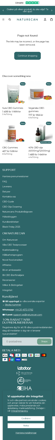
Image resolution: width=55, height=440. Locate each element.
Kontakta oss (9, 196)
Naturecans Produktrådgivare (17, 211)
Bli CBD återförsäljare (13, 275)
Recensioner (8, 280)
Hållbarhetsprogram (12, 255)
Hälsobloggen (9, 217)
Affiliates (6, 265)
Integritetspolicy (19, 411)
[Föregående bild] (3, 10)
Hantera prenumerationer (15, 176)
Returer (6, 191)
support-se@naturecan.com (27, 314)
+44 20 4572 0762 (24, 309)
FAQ (4, 181)
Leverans (7, 186)
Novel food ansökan (12, 260)
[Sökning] (9, 19)
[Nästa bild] (52, 10)
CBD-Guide (8, 201)
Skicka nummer (13, 304)
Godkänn (26, 418)
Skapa (44, 341)
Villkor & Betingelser (12, 285)
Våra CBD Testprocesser (14, 245)
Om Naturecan (10, 240)
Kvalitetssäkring (10, 250)
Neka (26, 425)
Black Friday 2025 (11, 227)
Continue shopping (27, 55)
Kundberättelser (10, 222)
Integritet (7, 290)
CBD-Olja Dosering (12, 206)
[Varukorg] (51, 19)
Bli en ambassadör (11, 270)
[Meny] (3, 19)
